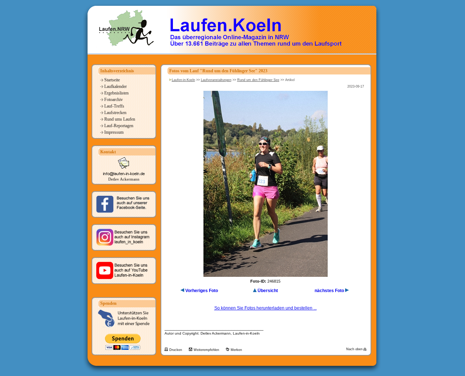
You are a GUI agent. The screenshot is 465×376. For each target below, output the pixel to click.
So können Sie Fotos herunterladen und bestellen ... (265, 308)
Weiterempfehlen (207, 350)
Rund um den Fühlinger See (258, 80)
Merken (236, 350)
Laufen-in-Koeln (183, 80)
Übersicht (268, 290)
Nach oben (355, 349)
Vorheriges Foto (201, 290)
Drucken (176, 350)
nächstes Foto (329, 290)
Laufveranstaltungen (216, 80)
